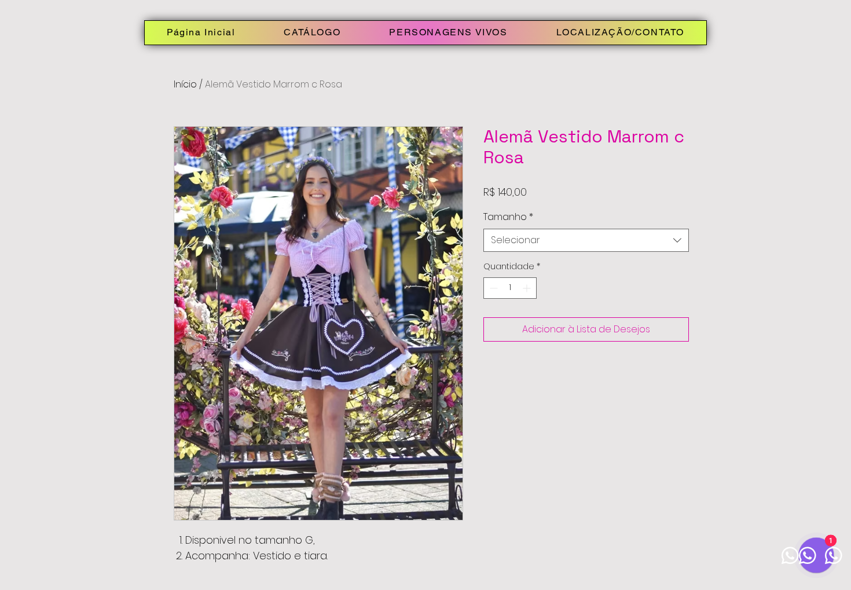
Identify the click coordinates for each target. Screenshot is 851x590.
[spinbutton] (510, 288)
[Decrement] (492, 288)
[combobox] (586, 240)
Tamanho (508, 217)
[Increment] (527, 288)
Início (185, 84)
